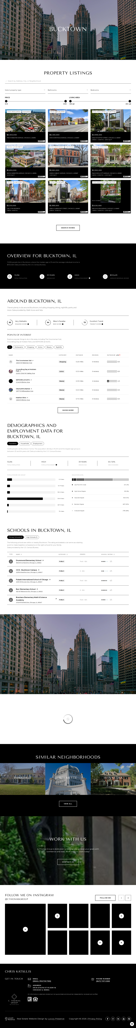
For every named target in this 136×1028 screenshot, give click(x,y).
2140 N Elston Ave (23, 382)
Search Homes (68, 228)
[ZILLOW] (124, 1019)
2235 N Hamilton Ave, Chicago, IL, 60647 (29, 572)
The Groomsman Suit (24, 360)
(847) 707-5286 (103, 981)
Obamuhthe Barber (23, 389)
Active (41, 347)
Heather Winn (21, 398)
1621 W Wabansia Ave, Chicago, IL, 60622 (29, 591)
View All (68, 804)
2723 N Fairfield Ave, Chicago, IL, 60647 (29, 602)
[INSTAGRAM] (113, 1019)
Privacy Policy (95, 1019)
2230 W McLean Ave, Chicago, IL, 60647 (29, 582)
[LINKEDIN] (118, 1019)
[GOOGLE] (129, 1019)
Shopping (31, 347)
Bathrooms (52, 90)
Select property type (13, 90)
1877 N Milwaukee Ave (24, 391)
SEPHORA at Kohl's (23, 380)
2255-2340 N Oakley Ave (25, 373)
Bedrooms (95, 90)
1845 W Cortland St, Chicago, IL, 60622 (28, 562)
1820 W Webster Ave (24, 363)
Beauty (50, 347)
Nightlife (60, 347)
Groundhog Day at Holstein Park (26, 370)
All (10, 347)
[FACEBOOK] (108, 1019)
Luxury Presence (56, 1019)
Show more (68, 410)
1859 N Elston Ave (23, 400)
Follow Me (105, 898)
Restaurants (20, 347)
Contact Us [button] (68, 862)
